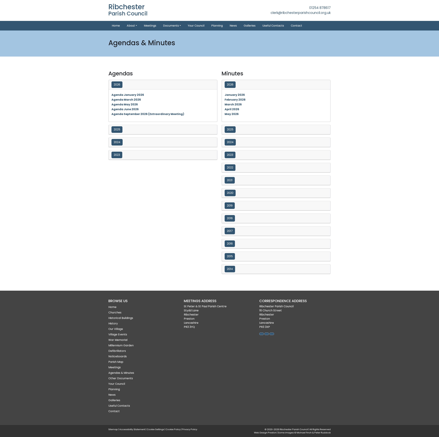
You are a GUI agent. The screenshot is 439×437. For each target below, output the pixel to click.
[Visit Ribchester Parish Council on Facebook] (272, 334)
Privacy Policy (189, 429)
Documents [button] (171, 26)
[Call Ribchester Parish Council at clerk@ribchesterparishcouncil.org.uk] (266, 334)
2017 (230, 231)
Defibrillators (117, 351)
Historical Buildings (120, 318)
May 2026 (232, 114)
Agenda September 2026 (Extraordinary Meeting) (147, 114)
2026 (117, 85)
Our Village (115, 329)
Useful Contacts (273, 26)
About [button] (131, 26)
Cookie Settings (155, 429)
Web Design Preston (265, 432)
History (113, 323)
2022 (230, 167)
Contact (296, 26)
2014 (230, 269)
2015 (230, 256)
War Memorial (117, 340)
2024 (117, 142)
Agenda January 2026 (127, 95)
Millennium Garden (121, 345)
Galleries (250, 26)
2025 (117, 129)
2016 (230, 244)
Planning (217, 26)
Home (116, 26)
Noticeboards (117, 356)
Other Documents (120, 378)
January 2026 (235, 95)
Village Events (117, 334)
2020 (230, 193)
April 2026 (232, 109)
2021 (230, 180)
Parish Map (115, 362)
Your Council (196, 26)
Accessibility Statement (132, 429)
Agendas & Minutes (121, 373)
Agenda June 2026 (125, 109)
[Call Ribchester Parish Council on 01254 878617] (261, 334)
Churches (114, 312)
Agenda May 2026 (124, 104)
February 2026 (235, 100)
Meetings (150, 26)
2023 (117, 155)
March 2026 (233, 104)
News (233, 26)
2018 (230, 218)
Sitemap (113, 429)
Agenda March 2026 (126, 100)
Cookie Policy (173, 429)
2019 (230, 206)
